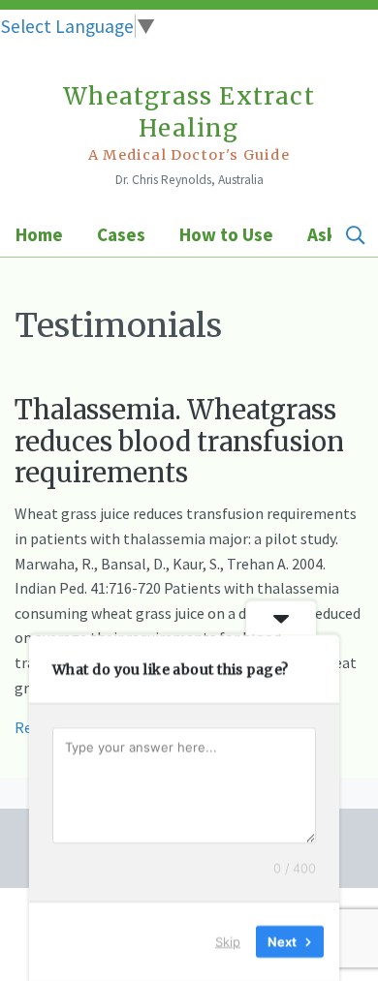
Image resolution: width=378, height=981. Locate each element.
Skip (227, 941)
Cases (121, 234)
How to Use (226, 234)
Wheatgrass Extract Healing (189, 122)
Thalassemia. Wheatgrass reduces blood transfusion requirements (179, 441)
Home (39, 234)
